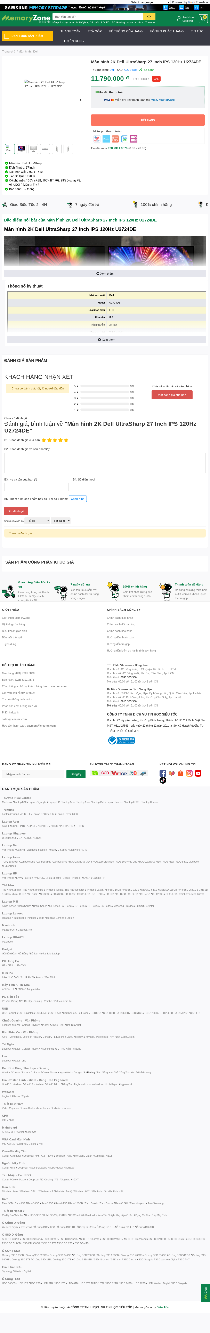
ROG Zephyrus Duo (126, 861)
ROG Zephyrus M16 (150, 861)
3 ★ (76, 398)
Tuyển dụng (9, 644)
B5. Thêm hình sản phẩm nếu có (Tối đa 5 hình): (44, 498)
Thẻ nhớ (150, 22)
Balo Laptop (53, 953)
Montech (79, 1155)
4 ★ (76, 392)
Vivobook (194, 861)
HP (4, 965)
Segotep (60, 1155)
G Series (62, 849)
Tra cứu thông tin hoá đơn (17, 699)
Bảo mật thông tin (12, 637)
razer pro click (135, 22)
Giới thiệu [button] (10, 609)
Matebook (7, 941)
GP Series (80, 905)
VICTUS (39, 877)
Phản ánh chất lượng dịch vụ (19, 706)
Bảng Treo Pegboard (73, 1084)
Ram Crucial (106, 1203)
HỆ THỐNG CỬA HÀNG (126, 31)
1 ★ (76, 410)
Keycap (90, 1036)
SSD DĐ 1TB (49, 1243)
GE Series (93, 905)
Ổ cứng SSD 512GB (179, 1255)
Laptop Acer (68, 802)
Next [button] (80, 100)
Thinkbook (18, 917)
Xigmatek (16, 1155)
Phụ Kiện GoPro (124, 1215)
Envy (19, 877)
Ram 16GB (33, 1203)
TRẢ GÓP (95, 31)
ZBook (66, 877)
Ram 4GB (7, 1203)
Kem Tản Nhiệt (106, 1215)
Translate (202, 2)
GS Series (106, 905)
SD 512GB (97, 894)
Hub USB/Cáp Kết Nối (55, 1215)
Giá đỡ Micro (53, 1084)
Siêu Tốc (163, 1307)
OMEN (86, 877)
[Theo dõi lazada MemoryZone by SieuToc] (171, 773)
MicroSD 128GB (168, 889)
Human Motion (95, 1084)
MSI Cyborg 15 (84, 22)
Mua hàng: (18, 673)
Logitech (6, 1024)
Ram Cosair (91, 1203)
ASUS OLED (102, 22)
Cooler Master (49, 1072)
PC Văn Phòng (10, 1001)
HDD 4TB (60, 1283)
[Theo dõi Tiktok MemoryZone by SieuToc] (163, 779)
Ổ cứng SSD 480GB (132, 1255)
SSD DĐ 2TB (65, 1243)
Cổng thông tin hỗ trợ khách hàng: (34, 686)
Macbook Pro (24, 929)
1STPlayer (48, 1155)
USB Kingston (26, 1013)
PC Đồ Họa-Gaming (31, 1001)
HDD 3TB (47, 1283)
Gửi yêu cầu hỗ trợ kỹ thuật (18, 692)
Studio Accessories (61, 1108)
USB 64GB (136, 1013)
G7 (20, 837)
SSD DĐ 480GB (196, 1239)
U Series (6, 837)
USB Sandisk (9, 1013)
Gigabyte (31, 1131)
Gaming (20, 849)
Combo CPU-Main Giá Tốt (58, 1001)
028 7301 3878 (118, 148)
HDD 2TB (35, 1283)
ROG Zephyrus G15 (103, 861)
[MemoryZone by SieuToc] (26, 19)
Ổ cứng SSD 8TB (82, 1259)
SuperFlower (56, 1167)
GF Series (54, 905)
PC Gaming (118, 22)
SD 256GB (84, 894)
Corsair (26, 1024)
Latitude (31, 849)
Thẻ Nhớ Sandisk (11, 889)
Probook (76, 877)
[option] (45, 100)
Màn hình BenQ (63, 1191)
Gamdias (99, 1155)
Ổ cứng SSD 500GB (155, 1255)
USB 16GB (109, 1013)
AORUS (37, 837)
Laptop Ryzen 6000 (67, 814)
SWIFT (5, 825)
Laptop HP (54, 802)
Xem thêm (107, 273)
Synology (7, 1271)
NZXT (109, 1155)
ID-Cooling (47, 1179)
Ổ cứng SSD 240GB (60, 1255)
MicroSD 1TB (19, 894)
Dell (112, 69)
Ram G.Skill (121, 1203)
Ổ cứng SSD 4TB (62, 1259)
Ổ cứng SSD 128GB (37, 1255)
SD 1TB (110, 894)
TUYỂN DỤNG (74, 41)
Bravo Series (40, 905)
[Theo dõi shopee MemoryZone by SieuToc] (180, 773)
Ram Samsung (155, 1203)
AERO (27, 837)
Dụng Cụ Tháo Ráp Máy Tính (151, 1215)
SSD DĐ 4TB (81, 1243)
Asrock (39, 977)
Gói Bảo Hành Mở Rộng (15, 953)
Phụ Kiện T (67, 1048)
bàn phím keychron (63, 22)
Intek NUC (7, 977)
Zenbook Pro (60, 861)
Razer (16, 1024)
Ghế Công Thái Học (124, 1072)
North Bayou (111, 1084)
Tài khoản (189, 17)
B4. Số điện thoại (84, 479)
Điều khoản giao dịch (14, 630)
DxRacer (35, 1072)
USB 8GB (96, 1013)
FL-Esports (58, 1036)
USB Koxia (55, 1013)
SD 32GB (45, 894)
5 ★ (76, 386)
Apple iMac (34, 989)
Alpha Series (9, 905)
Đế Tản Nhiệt (37, 953)
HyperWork (65, 1072)
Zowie (54, 1024)
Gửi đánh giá (16, 511)
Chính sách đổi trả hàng (121, 624)
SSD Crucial (130, 1259)
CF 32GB (133, 894)
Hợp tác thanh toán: (29, 725)
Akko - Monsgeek (11, 1036)
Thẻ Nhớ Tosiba (54, 889)
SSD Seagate (145, 1259)
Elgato (25, 1096)
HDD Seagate (179, 1283)
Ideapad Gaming (55, 917)
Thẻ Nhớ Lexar (95, 889)
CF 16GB (121, 894)
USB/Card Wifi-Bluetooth (82, 1215)
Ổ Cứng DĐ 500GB (44, 1227)
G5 (15, 837)
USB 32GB (123, 1013)
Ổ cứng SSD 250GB (84, 1255)
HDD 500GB (9, 1283)
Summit (140, 905)
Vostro (52, 849)
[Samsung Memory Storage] (105, 7)
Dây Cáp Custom (125, 1036)
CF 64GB (145, 894)
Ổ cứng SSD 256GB (108, 1255)
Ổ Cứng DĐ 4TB (125, 1227)
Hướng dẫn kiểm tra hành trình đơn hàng (131, 650)
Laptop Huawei (150, 802)
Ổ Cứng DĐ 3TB (105, 1227)
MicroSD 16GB (113, 889)
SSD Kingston (101, 1259)
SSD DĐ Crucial (10, 1239)
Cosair (5, 1155)
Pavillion (28, 877)
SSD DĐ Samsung (32, 1239)
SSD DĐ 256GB (176, 1239)
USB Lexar (41, 1013)
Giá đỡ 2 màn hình (34, 1084)
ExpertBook (9, 865)
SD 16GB (33, 894)
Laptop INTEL (132, 802)
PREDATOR (66, 825)
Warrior (6, 1072)
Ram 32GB (47, 1203)
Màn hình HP (46, 1191)
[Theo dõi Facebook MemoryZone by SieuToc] (163, 773)
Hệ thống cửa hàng (13, 624)
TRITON (79, 825)
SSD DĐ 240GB (157, 1239)
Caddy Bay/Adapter (12, 1215)
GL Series (67, 905)
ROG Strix (181, 861)
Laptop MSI (20, 802)
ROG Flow (168, 861)
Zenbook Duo (27, 861)
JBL (57, 1048)
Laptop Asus (83, 802)
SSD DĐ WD (50, 1239)
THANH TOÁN (70, 31)
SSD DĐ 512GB (12, 1243)
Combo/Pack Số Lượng (191, 894)
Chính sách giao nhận (120, 617)
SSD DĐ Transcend (136, 1239)
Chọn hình (77, 498)
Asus (69, 1155)
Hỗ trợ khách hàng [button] (19, 665)
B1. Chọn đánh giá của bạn (22, 440)
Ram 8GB (20, 1203)
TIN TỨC (197, 31)
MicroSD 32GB (131, 889)
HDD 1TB (23, 1283)
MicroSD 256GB (187, 889)
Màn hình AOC (82, 1191)
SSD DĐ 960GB (31, 1243)
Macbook (7, 802)
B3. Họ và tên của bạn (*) (20, 479)
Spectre (56, 877)
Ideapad (6, 917)
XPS (84, 849)
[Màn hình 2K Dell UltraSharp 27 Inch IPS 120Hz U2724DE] (45, 100)
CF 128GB (157, 894)
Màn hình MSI (115, 1191)
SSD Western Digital (166, 1259)
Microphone (42, 1108)
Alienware (74, 849)
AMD (11, 1120)
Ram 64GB (61, 1203)
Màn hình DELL (28, 1191)
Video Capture (10, 1108)
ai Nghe (77, 1048)
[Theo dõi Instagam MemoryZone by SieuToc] (189, 773)
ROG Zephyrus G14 (79, 861)
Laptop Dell (98, 802)
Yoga (41, 917)
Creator (150, 905)
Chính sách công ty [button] (124, 609)
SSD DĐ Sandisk (69, 1239)
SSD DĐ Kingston (89, 1239)
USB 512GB (181, 1013)
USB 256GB (166, 1013)
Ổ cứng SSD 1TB (21, 1259)
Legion (70, 917)
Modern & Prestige (124, 905)
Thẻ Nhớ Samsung (33, 889)
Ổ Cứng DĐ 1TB (66, 1227)
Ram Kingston (137, 1203)
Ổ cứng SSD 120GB (13, 1255)
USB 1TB (195, 1013)
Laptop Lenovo (115, 802)
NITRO (54, 825)
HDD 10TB (98, 1283)
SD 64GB (57, 894)
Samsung (47, 1048)
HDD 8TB (85, 1283)
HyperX (36, 1024)
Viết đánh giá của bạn (172, 394)
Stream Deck (27, 1108)
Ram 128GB (76, 1203)
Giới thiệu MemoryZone (16, 617)
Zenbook (13, 861)
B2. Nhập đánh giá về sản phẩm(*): (27, 449)
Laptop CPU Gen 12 (44, 814)
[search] (149, 16)
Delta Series (24, 905)
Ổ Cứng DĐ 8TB (145, 1227)
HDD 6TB (72, 1283)
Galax (89, 1155)
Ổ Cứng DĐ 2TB (86, 1227)
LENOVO (21, 965)
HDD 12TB (112, 1283)
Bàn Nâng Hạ (104, 1072)
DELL (11, 965)
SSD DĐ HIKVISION (112, 1239)
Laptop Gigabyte (37, 802)
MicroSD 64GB (149, 889)
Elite (48, 877)
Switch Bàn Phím (105, 1036)
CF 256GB (171, 894)
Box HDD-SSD (33, 1215)
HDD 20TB (139, 1283)
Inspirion (42, 849)
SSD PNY (184, 1259)
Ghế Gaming (144, 1072)
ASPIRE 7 (43, 825)
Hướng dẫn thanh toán (120, 637)
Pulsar (45, 1024)
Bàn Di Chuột (73, 1024)
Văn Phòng (8, 849)
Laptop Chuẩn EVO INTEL (16, 814)
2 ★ (76, 404)
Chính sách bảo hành (119, 630)
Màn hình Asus (10, 1191)
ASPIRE (31, 825)
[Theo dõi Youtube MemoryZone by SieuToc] (198, 773)
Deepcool (28, 1155)
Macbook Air (8, 929)
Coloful (33, 1143)
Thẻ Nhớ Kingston (74, 889)
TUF (4, 861)
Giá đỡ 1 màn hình (12, 1084)
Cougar (78, 1072)
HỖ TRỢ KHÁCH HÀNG (167, 31)
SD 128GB (70, 894)
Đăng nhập (188, 20)
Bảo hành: (18, 679)
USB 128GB (151, 1013)
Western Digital (10, 1227)
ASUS (18, 977)
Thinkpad (31, 917)
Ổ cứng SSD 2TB (41, 1259)
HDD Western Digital (158, 1283)
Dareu (69, 1036)
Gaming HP (98, 877)
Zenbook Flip (44, 861)
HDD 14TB (126, 1283)
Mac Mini (50, 977)
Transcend (26, 1227)
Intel (4, 1120)
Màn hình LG (99, 1191)
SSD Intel (116, 1259)
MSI (31, 977)
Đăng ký (76, 774)
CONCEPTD (18, 825)
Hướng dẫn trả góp (118, 644)
